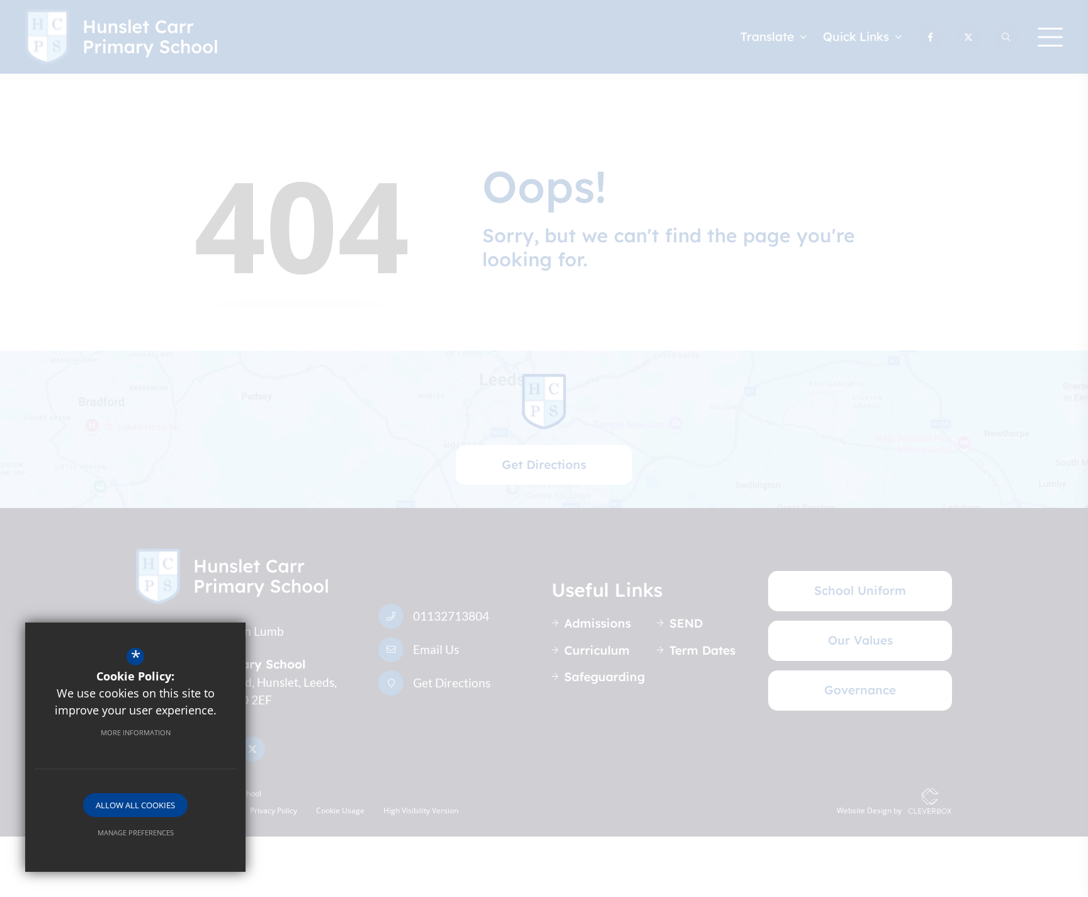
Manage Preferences (136, 832)
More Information (136, 732)
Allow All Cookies (135, 805)
